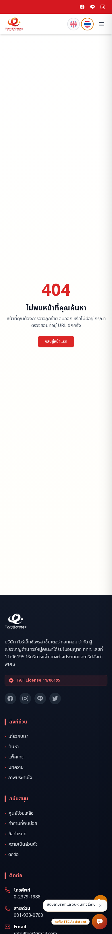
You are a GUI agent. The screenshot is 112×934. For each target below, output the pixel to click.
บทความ (14, 767)
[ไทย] (87, 24)
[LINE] (92, 6)
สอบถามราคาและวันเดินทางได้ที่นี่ (71, 904)
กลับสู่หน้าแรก (56, 341)
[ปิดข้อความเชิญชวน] (100, 905)
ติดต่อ (12, 854)
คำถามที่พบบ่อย (21, 823)
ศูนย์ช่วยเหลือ (19, 813)
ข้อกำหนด (15, 833)
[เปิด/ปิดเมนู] (101, 24)
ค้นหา (12, 746)
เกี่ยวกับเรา (16, 736)
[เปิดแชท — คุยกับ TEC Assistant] (99, 921)
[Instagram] (102, 6)
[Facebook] (82, 6)
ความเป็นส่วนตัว (21, 844)
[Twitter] (55, 698)
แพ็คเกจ (14, 757)
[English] (73, 24)
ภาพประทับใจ (18, 777)
